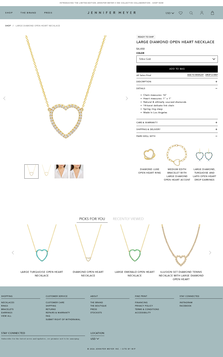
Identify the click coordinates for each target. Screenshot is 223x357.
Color (140, 53)
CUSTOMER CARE (55, 302)
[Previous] (4, 98)
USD (168, 13)
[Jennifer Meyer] (112, 13)
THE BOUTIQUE (98, 306)
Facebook (185, 306)
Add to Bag (177, 68)
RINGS (4, 306)
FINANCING (141, 302)
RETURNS (51, 309)
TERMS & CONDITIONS (147, 309)
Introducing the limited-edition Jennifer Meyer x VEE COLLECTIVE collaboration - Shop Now (112, 3)
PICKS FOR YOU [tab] (92, 219)
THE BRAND (28, 12)
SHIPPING (51, 306)
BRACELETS (7, 309)
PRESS (48, 12)
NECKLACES (7, 302)
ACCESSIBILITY (143, 312)
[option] (111, 3)
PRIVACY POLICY (144, 306)
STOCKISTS (96, 312)
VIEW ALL (6, 316)
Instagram (186, 302)
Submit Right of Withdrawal (63, 319)
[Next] (127, 98)
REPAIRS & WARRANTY (58, 312)
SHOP (9, 12)
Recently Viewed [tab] (128, 219)
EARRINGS (6, 312)
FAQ (48, 316)
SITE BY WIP (129, 349)
